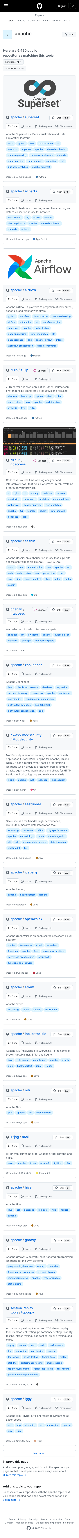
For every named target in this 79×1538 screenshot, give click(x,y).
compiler (53, 1266)
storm (29, 987)
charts (36, 217)
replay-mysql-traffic (18, 1368)
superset (32, 117)
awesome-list (62, 634)
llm (25, 848)
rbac (61, 573)
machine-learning (61, 316)
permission (49, 573)
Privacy (22, 1519)
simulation (21, 1351)
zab (41, 710)
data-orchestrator (46, 345)
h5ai (25, 1137)
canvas (48, 217)
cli (25, 493)
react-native (14, 402)
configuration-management (40, 699)
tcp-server (13, 1357)
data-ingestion (58, 842)
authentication (35, 567)
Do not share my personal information (55, 1522)
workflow (24, 316)
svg (27, 217)
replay (63, 1357)
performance (56, 1345)
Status (44, 1519)
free (23, 408)
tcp (9, 1351)
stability (12, 1362)
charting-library (16, 223)
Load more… (39, 1453)
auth (10, 573)
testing (22, 1345)
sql (18, 1209)
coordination (14, 699)
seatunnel (33, 804)
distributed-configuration (21, 710)
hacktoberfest (42, 705)
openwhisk (33, 919)
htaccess (17, 613)
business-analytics (18, 167)
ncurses (31, 510)
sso (10, 579)
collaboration (53, 402)
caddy (43, 510)
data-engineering (17, 155)
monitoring (13, 499)
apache (16, 117)
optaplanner (39, 1060)
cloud (39, 945)
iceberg (31, 872)
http (19, 1425)
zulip (14, 370)
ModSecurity (22, 739)
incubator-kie (35, 1034)
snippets (12, 634)
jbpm (39, 1066)
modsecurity (58, 779)
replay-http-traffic (43, 1368)
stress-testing (31, 1357)
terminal (61, 493)
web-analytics (53, 505)
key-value (62, 687)
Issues (27, 126)
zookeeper (33, 665)
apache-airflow (44, 339)
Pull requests (45, 126)
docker (12, 945)
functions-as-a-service (20, 962)
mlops (59, 339)
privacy (34, 493)
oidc (18, 579)
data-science (46, 143)
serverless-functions (53, 951)
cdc (17, 842)
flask (31, 143)
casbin (30, 541)
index (33, 1163)
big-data (43, 1209)
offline (40, 830)
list (22, 634)
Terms (12, 1519)
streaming (13, 830)
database (47, 687)
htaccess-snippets (44, 640)
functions (13, 951)
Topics (9, 20)
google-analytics (32, 505)
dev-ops (26, 640)
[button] (13, 61)
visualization (14, 217)
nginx (16, 493)
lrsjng (14, 1137)
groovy (30, 1240)
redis (42, 1345)
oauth (11, 567)
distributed (51, 1009)
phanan (16, 609)
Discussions (65, 126)
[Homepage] (39, 6)
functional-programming (21, 1272)
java (10, 687)
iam (49, 567)
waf (32, 779)
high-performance (57, 830)
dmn (10, 1066)
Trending (20, 20)
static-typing (14, 1283)
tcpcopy (27, 1312)
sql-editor (51, 161)
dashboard (29, 499)
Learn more (10, 1499)
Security (33, 1519)
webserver (13, 505)
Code (14, 126)
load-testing (37, 1351)
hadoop (65, 1209)
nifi (27, 1090)
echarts (31, 191)
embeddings (26, 836)
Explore (39, 15)
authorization (24, 573)
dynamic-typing (46, 1272)
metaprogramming (18, 1278)
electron (12, 396)
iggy (28, 1399)
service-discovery (17, 693)
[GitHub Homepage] (28, 1528)
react (11, 143)
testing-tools (48, 1357)
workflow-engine (51, 322)
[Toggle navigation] (5, 5)
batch (41, 836)
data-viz (61, 155)
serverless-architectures (21, 957)
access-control (33, 579)
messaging (52, 1425)
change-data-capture (34, 842)
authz (57, 579)
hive (28, 1187)
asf (62, 161)
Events (46, 20)
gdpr (24, 516)
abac (47, 579)
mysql (11, 1345)
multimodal (14, 848)
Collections (34, 20)
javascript (26, 396)
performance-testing (31, 1362)
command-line (61, 499)
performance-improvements (23, 1374)
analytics (12, 149)
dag (30, 339)
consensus (37, 693)
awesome (33, 634)
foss (28, 402)
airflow (30, 290)
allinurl (15, 460)
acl (68, 567)
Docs (67, 1519)
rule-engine (23, 1060)
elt (53, 334)
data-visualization (56, 149)
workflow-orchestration (20, 345)
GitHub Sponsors (61, 20)
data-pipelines (15, 339)
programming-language (20, 1266)
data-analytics (15, 161)
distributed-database (19, 705)
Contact (9, 1522)
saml (20, 567)
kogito (49, 1066)
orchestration (42, 328)
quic (10, 1431)
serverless (51, 945)
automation (25, 322)
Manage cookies (24, 1522)
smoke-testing (54, 1362)
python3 (12, 408)
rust (10, 1425)
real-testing (63, 1368)
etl (37, 322)
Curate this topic (13, 1474)
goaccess (18, 464)
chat (59, 396)
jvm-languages (52, 1278)
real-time (47, 493)
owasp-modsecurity (26, 735)
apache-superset (41, 167)
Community (56, 1519)
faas (36, 951)
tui (21, 510)
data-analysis (35, 161)
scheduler (13, 328)
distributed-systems (27, 687)
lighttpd (58, 1163)
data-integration (39, 334)
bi (58, 143)
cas (37, 573)
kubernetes (26, 945)
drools (65, 1060)
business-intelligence (42, 155)
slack (50, 396)
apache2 (42, 779)
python (21, 143)
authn (68, 579)
